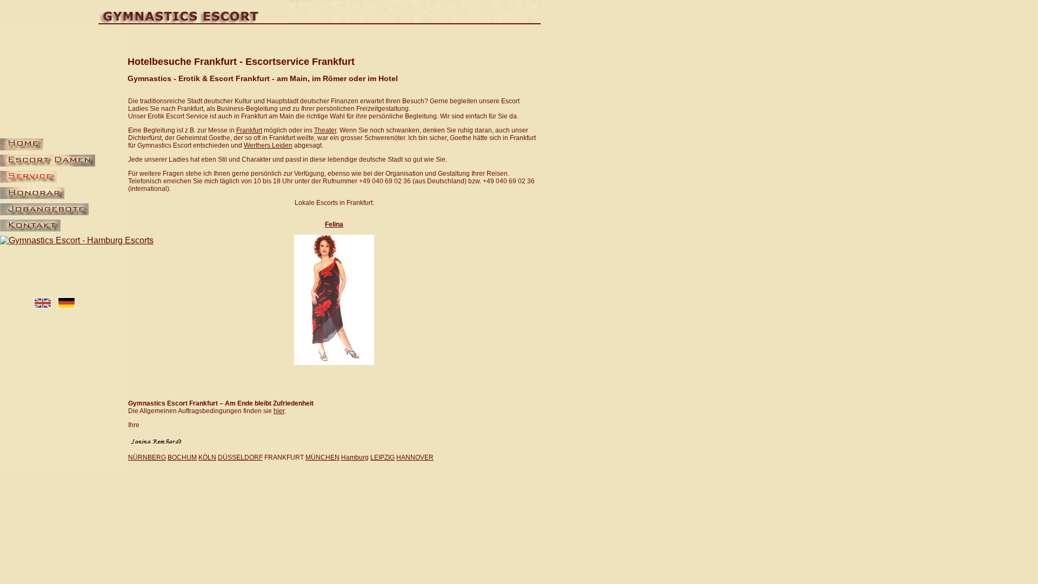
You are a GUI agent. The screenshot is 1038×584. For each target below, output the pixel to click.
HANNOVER (415, 457)
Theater (325, 130)
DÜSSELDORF (240, 457)
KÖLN (207, 457)
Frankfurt (249, 130)
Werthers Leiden (268, 145)
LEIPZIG (382, 457)
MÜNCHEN (322, 457)
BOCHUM (182, 457)
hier (279, 411)
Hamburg (355, 457)
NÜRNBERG (147, 457)
